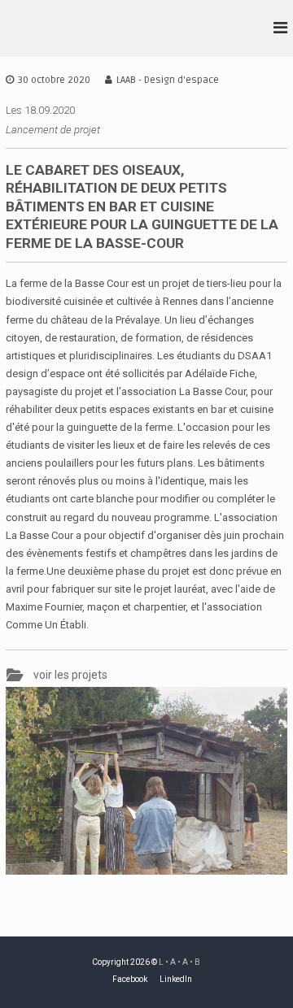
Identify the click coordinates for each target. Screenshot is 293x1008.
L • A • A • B (179, 962)
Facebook (129, 979)
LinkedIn (176, 979)
